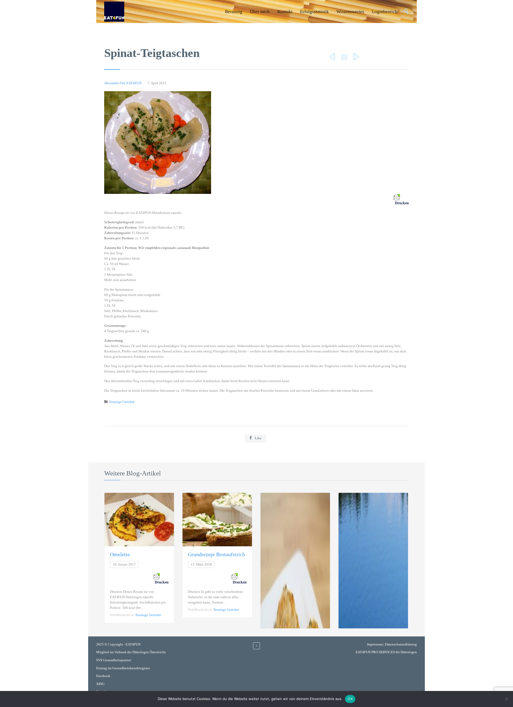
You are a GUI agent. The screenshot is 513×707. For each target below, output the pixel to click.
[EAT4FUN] (114, 11)
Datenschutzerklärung (401, 644)
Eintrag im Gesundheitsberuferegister (123, 668)
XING (100, 684)
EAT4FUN (133, 644)
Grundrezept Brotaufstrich (216, 554)
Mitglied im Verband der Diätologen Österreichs (131, 652)
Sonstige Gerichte (122, 402)
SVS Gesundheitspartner (113, 660)
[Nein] (506, 699)
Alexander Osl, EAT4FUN (122, 83)
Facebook (103, 676)
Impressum (375, 644)
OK (350, 699)
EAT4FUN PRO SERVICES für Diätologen (386, 652)
